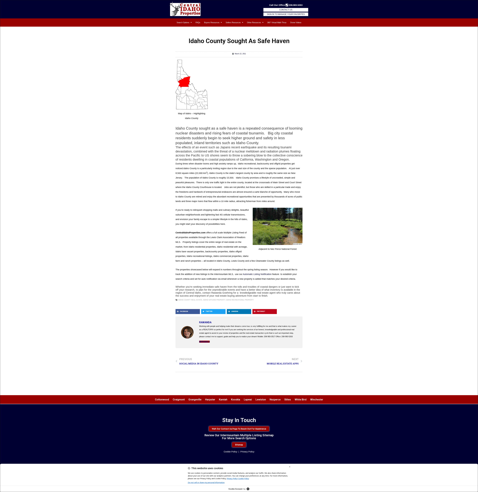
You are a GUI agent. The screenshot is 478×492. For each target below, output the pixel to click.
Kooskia (235, 399)
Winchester (316, 399)
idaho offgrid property (214, 300)
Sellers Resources (233, 22)
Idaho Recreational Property (240, 300)
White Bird (300, 399)
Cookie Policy (230, 451)
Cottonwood (162, 399)
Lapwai (248, 399)
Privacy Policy (247, 451)
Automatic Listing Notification (257, 274)
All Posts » (204, 342)
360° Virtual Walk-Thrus (276, 22)
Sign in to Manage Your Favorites (286, 14)
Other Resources (254, 22)
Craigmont (179, 399)
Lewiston (261, 399)
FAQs (198, 22)
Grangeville (194, 399)
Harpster (210, 399)
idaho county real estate (190, 300)
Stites (287, 399)
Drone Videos (295, 22)
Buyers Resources (211, 22)
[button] (188, 311)
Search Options (183, 22)
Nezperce (275, 399)
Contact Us (285, 10)
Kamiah (223, 399)
